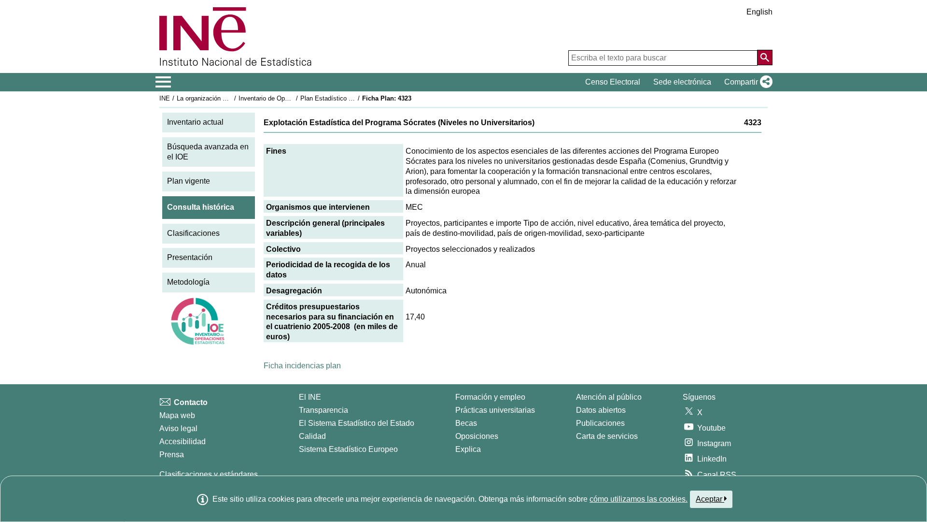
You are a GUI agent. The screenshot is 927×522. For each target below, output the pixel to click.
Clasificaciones (193, 233)
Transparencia (323, 410)
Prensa (171, 454)
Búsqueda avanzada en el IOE (208, 152)
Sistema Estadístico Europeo (348, 449)
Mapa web (177, 415)
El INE (310, 397)
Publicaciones (600, 423)
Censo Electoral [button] (612, 82)
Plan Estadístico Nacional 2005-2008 (352, 98)
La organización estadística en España (231, 98)
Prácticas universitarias (495, 410)
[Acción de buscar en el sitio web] (764, 57)
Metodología (188, 282)
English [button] (759, 12)
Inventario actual (195, 122)
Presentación (189, 257)
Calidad (312, 436)
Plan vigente (188, 181)
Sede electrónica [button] (682, 82)
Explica (468, 449)
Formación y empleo (490, 397)
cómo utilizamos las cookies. (639, 499)
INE (164, 98)
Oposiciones (476, 436)
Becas (466, 423)
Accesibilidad (182, 441)
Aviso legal (178, 428)
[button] (746, 82)
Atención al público (609, 397)
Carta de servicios (607, 436)
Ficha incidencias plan (302, 366)
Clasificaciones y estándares (208, 474)
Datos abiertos (601, 410)
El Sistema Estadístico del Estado (356, 423)
